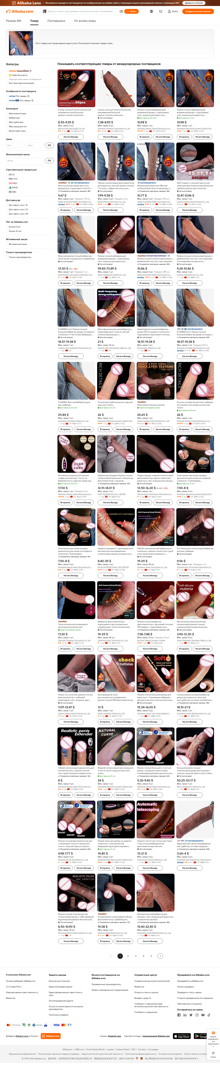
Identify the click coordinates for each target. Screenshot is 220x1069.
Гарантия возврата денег (61, 986)
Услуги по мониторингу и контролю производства (66, 1007)
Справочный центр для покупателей (152, 981)
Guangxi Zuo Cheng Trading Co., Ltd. (152, 860)
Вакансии (10, 998)
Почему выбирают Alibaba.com (20, 981)
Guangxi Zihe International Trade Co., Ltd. (114, 348)
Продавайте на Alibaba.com (190, 981)
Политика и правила (58, 1015)
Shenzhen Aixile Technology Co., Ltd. (73, 860)
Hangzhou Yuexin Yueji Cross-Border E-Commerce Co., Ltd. (153, 713)
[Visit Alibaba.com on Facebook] (179, 1015)
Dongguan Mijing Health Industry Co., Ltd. (75, 933)
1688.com (79, 1049)
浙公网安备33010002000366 (159, 1058)
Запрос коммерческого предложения (110, 990)
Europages (153, 1049)
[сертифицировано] (155, 256)
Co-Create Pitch (13, 986)
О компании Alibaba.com (18, 975)
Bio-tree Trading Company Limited (151, 640)
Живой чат (139, 986)
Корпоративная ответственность (22, 992)
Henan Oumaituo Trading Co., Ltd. (111, 713)
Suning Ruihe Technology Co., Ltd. (112, 202)
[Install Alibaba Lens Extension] (110, 3)
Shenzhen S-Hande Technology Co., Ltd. (193, 348)
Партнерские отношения (189, 1004)
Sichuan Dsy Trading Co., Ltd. (149, 348)
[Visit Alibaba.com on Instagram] (197, 1015)
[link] (213, 1039)
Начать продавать (185, 986)
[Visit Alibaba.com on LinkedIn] (185, 1015)
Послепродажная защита (61, 1001)
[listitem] (128, 956)
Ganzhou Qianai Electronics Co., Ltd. (112, 933)
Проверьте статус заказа (189, 992)
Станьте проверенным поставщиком (195, 998)
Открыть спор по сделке (146, 992)
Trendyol (142, 1049)
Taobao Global (122, 1049)
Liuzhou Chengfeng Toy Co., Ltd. (190, 275)
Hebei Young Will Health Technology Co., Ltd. (74, 202)
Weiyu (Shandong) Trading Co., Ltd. (112, 275)
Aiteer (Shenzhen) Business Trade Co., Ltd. (194, 640)
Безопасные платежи (59, 981)
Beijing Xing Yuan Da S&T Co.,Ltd (71, 128)
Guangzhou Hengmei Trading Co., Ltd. (73, 421)
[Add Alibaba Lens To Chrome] (51, 1036)
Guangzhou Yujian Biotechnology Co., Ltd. (194, 713)
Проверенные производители (106, 984)
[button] (121, 11)
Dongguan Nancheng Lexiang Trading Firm (194, 128)
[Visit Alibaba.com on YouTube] (203, 1015)
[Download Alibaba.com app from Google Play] (204, 1036)
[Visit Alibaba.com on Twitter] (191, 1015)
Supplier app (114, 1036)
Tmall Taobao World (95, 1049)
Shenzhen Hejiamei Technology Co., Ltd (114, 128)
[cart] (161, 12)
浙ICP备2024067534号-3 (186, 1058)
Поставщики (56, 21)
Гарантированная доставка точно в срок (65, 993)
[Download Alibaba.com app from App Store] (182, 1036)
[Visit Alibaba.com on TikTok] (209, 1015)
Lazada (110, 1049)
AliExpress (67, 1049)
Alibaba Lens (22, 1036)
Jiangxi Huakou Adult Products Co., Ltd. (193, 202)
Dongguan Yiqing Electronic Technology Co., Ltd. (195, 860)
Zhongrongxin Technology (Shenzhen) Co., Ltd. (75, 275)
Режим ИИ (13, 21)
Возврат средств (142, 998)
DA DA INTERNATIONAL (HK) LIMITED (113, 567)
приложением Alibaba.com (156, 1036)
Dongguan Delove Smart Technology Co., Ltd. (74, 567)
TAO (133, 1049)
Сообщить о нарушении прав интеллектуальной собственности (151, 1005)
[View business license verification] (137, 1058)
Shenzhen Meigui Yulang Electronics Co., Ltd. (154, 128)
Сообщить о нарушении (145, 1012)
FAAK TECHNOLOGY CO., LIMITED (112, 494)
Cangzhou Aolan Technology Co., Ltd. (152, 567)
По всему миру (85, 21)
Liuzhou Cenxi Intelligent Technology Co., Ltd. (75, 348)
